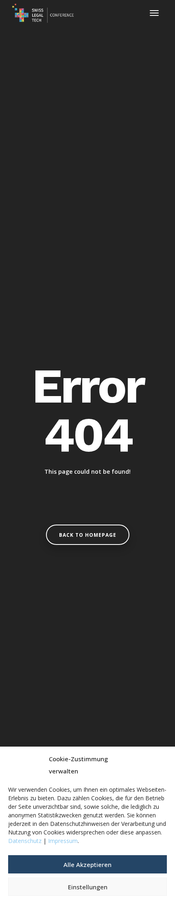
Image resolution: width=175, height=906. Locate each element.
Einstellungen (87, 887)
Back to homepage (87, 534)
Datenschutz (25, 841)
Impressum (63, 841)
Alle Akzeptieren (87, 864)
